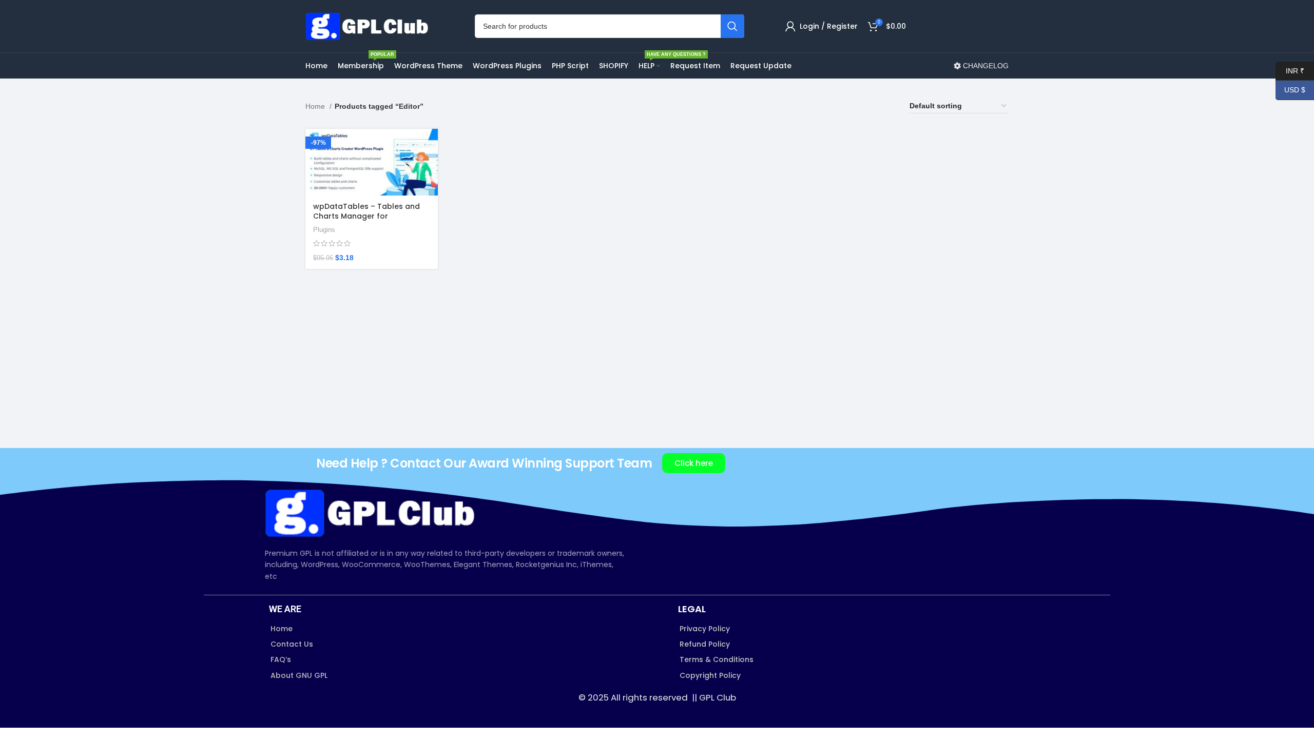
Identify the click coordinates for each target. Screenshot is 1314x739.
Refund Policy (705, 644)
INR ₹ (1290, 70)
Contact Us (291, 644)
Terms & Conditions (716, 659)
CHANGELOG (985, 66)
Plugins (324, 230)
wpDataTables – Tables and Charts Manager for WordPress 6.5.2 (366, 216)
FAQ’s (280, 659)
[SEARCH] (732, 26)
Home (316, 106)
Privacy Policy (705, 629)
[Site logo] (369, 26)
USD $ (1290, 89)
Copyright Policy (710, 675)
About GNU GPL (298, 675)
